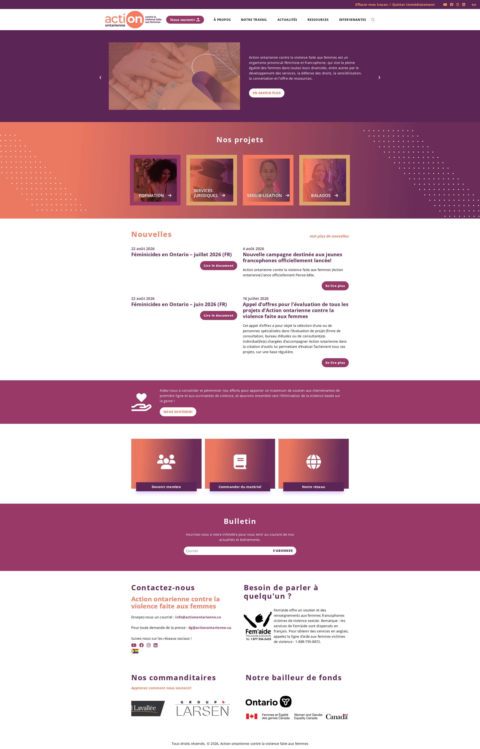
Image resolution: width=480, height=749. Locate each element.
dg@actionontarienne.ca (209, 627)
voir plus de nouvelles (329, 236)
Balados (321, 195)
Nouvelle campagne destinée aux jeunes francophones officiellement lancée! (292, 257)
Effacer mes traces (371, 4)
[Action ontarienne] (133, 19)
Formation (151, 195)
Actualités (287, 20)
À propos (222, 20)
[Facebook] (451, 4)
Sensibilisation (264, 195)
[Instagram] (457, 4)
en (474, 4)
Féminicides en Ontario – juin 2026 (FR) (179, 304)
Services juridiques (206, 193)
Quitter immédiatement (413, 4)
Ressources (318, 20)
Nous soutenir (183, 19)
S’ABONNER (283, 551)
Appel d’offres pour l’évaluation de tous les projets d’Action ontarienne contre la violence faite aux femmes (295, 310)
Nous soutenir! (178, 412)
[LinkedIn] (463, 4)
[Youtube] (445, 4)
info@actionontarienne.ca (198, 617)
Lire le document (218, 266)
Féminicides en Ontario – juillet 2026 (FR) (181, 254)
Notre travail (254, 20)
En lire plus (335, 286)
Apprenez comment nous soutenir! (161, 688)
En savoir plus (267, 93)
